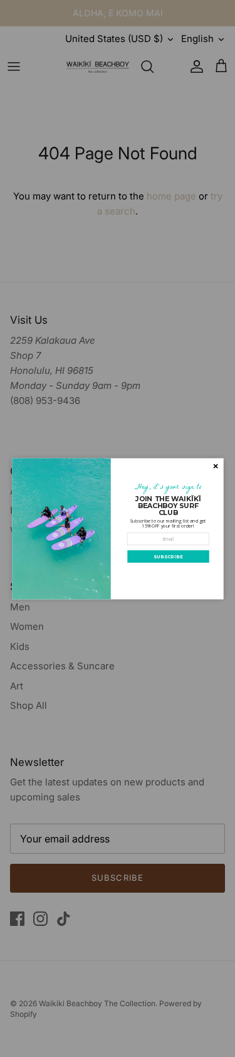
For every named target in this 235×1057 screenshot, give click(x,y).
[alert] (118, 528)
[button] (168, 556)
